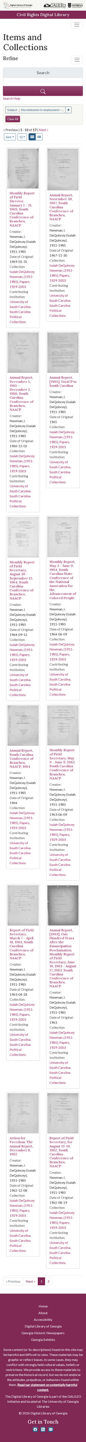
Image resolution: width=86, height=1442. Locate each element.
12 (23, 137)
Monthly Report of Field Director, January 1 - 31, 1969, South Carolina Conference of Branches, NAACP (22, 209)
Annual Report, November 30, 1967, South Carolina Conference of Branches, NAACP (61, 207)
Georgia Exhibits (43, 1339)
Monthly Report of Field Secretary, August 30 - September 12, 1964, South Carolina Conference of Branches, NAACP (22, 580)
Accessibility (43, 1319)
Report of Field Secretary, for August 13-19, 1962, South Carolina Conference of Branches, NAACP (61, 1152)
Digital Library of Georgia (43, 1326)
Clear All (12, 119)
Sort (8, 137)
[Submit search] (43, 91)
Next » (43, 130)
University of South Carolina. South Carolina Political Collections (20, 312)
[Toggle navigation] (77, 24)
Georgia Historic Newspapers (43, 1333)
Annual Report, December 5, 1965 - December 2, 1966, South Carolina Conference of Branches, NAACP (21, 393)
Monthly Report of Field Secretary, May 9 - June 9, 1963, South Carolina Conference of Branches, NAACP (62, 764)
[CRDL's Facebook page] (35, 1429)
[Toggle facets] (77, 60)
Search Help (11, 98)
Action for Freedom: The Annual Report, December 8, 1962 (21, 1146)
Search (60, 73)
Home (43, 1306)
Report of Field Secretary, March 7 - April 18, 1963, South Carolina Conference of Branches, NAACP (22, 944)
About (43, 1313)
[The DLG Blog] (43, 1429)
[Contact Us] (50, 1429)
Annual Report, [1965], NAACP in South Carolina (62, 381)
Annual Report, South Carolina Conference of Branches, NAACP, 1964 (21, 758)
